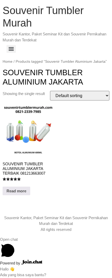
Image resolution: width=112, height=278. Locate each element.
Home (8, 62)
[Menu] (11, 49)
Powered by (10, 263)
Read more (16, 191)
